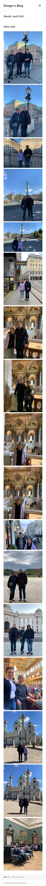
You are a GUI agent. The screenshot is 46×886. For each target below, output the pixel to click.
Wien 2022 (9, 26)
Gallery (8, 877)
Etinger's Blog (13, 5)
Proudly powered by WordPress (15, 883)
